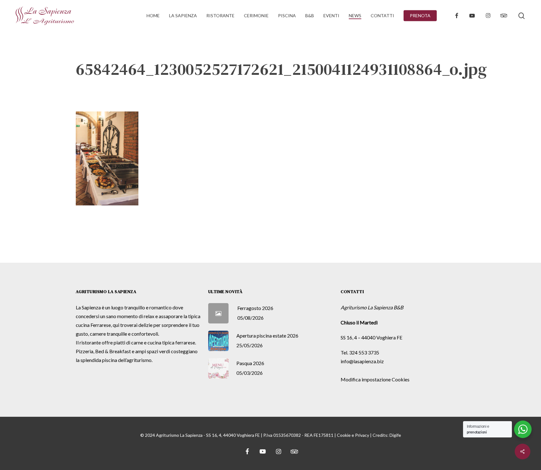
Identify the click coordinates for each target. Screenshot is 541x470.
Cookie (344, 435)
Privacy (362, 435)
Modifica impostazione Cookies (375, 379)
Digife (395, 435)
